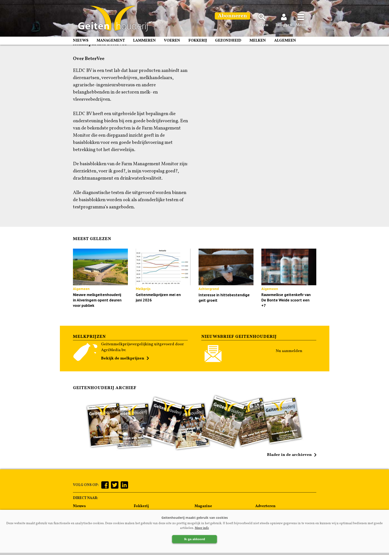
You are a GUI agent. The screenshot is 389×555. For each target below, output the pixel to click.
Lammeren (144, 40)
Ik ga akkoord (194, 539)
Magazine (203, 506)
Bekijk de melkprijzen (122, 358)
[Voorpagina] (110, 19)
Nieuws (80, 40)
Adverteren (265, 506)
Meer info (202, 528)
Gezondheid (228, 40)
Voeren (172, 40)
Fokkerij (197, 40)
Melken (257, 40)
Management (111, 40)
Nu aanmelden (289, 351)
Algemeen (285, 40)
